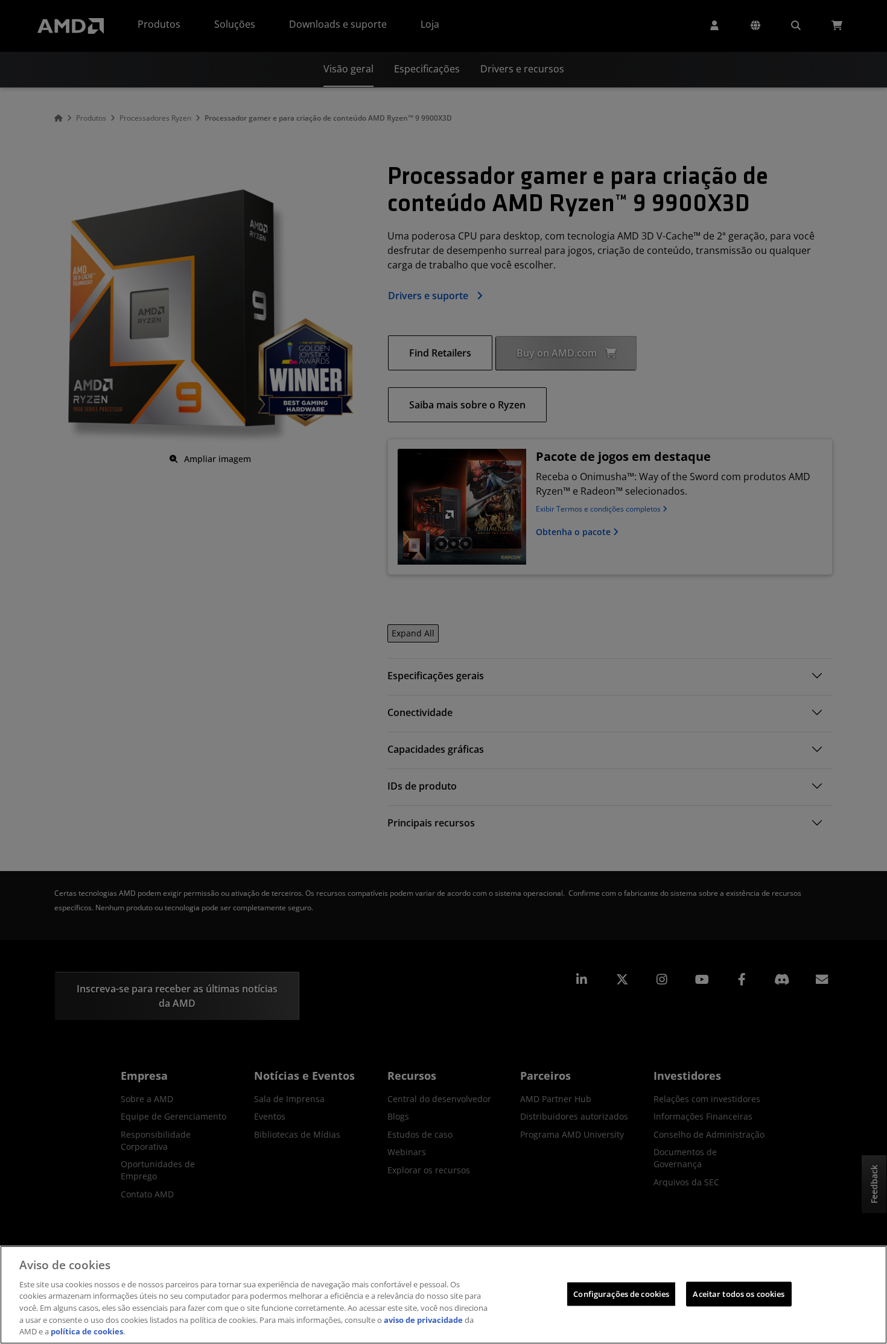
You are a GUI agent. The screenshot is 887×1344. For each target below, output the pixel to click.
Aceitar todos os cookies (738, 1293)
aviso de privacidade (423, 1319)
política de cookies (87, 1331)
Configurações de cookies (621, 1293)
